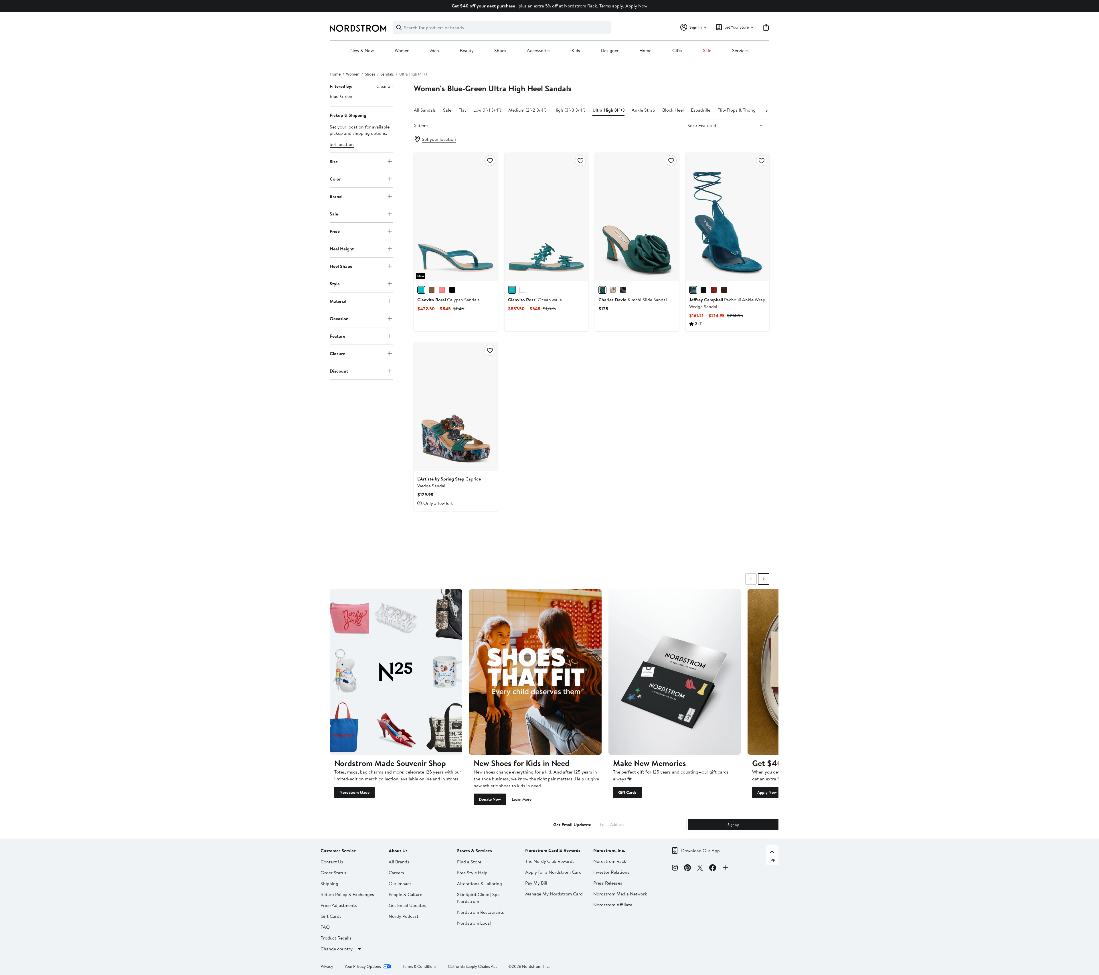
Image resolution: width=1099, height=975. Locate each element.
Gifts (677, 51)
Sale (707, 51)
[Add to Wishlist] (490, 160)
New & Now (362, 51)
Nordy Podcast (403, 916)
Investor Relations (611, 872)
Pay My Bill (536, 883)
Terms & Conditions (419, 966)
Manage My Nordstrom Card (554, 894)
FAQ (325, 927)
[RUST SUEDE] (714, 290)
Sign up (733, 824)
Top (772, 859)
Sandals (387, 74)
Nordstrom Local (474, 923)
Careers (396, 872)
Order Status (333, 872)
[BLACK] (623, 290)
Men (434, 51)
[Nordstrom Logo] (358, 28)
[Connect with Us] (725, 868)
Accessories (539, 51)
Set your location (439, 139)
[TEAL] (602, 290)
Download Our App (700, 850)
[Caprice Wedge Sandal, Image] (455, 407)
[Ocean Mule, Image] (546, 217)
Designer (610, 51)
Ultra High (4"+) (608, 110)
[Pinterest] (687, 868)
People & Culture (405, 894)
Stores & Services (474, 850)
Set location (342, 144)
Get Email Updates (407, 905)
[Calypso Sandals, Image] (455, 217)
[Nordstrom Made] (396, 672)
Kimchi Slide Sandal (632, 299)
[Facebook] (712, 868)
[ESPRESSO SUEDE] (724, 290)
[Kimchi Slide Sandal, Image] (637, 217)
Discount (339, 370)
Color (335, 178)
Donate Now (490, 799)
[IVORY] (613, 290)
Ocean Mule (535, 299)
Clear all (384, 86)
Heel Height (342, 248)
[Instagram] (674, 868)
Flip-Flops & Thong (736, 110)
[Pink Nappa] (442, 290)
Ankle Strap (643, 110)
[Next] (766, 110)
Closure (337, 353)
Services (740, 51)
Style (335, 283)
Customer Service (338, 850)
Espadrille (700, 110)
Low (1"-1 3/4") (487, 110)
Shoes (500, 51)
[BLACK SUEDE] (703, 290)
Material (338, 301)
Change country (337, 949)
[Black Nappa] (452, 290)
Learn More (521, 799)
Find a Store (469, 862)
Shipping (329, 883)
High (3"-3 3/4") (569, 110)
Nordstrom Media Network (620, 894)
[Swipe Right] (763, 579)
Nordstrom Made (354, 792)
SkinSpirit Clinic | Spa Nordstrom (478, 897)
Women (402, 51)
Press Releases (607, 883)
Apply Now (636, 6)
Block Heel (673, 110)
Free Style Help (472, 872)
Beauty (467, 51)
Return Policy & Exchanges (347, 894)
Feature (337, 336)
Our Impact (400, 883)
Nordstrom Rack (609, 861)
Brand (336, 196)
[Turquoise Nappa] (421, 290)
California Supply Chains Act (472, 966)
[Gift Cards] (674, 672)
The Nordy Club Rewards (549, 861)
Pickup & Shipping (348, 115)
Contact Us (332, 862)
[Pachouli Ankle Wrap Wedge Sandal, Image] (727, 217)
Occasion (339, 318)
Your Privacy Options (363, 966)
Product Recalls (336, 938)
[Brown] (431, 290)
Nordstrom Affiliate (612, 904)
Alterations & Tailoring (479, 883)
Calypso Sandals (448, 299)
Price (335, 231)
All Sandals (425, 110)
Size (334, 161)
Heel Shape (341, 266)
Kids (576, 51)
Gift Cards (627, 792)
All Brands (399, 862)
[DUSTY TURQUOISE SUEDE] (693, 290)
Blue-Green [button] (341, 96)
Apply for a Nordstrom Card (553, 872)
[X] (700, 868)
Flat (462, 110)
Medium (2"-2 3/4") (527, 110)
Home (645, 51)
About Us (398, 850)
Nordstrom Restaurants (480, 912)
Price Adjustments (339, 905)
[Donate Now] (535, 672)
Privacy (327, 966)
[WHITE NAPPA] (522, 290)
